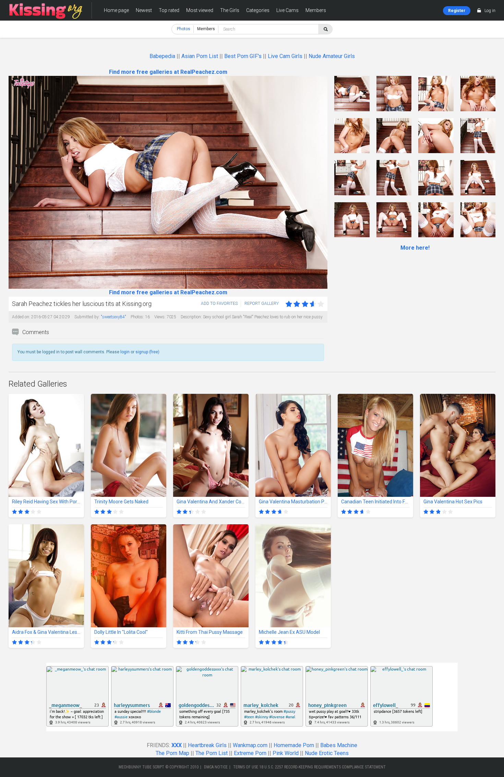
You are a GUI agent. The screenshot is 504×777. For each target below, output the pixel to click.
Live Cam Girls (285, 56)
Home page (116, 10)
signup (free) (147, 352)
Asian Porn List (199, 56)
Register (456, 10)
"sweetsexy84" (113, 317)
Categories (257, 10)
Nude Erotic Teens (327, 753)
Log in (489, 10)
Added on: (21, 317)
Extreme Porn (250, 753)
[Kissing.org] (46, 10)
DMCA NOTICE (216, 767)
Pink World (286, 753)
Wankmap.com (250, 745)
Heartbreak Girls (207, 745)
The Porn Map (172, 753)
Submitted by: (87, 317)
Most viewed (199, 10)
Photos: (137, 317)
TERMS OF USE (245, 767)
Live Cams (287, 10)
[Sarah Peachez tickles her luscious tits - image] (352, 93)
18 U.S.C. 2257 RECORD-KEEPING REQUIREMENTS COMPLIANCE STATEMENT (322, 767)
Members (315, 10)
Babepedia (162, 56)
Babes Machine (338, 745)
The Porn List (211, 753)
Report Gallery (261, 303)
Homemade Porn (294, 745)
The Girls (229, 10)
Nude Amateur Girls (332, 56)
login (125, 352)
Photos (183, 28)
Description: (191, 317)
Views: (160, 317)
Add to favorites (219, 303)
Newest (144, 10)
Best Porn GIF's (243, 56)
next (321, 182)
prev (15, 182)
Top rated (169, 10)
